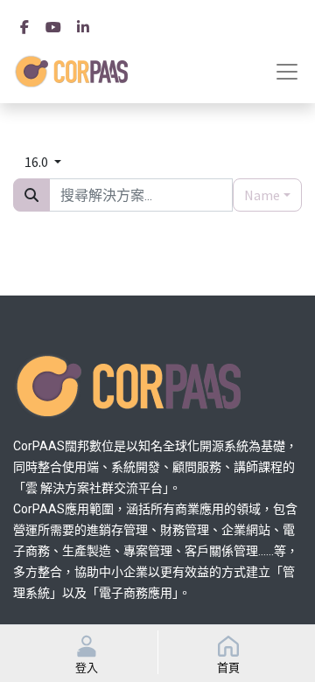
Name (262, 195)
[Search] (31, 195)
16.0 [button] (37, 161)
